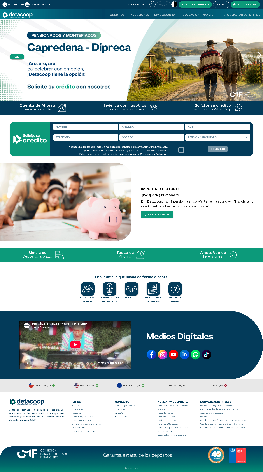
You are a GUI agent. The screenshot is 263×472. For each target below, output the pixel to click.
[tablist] (185, 15)
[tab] (117, 15)
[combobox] (217, 137)
